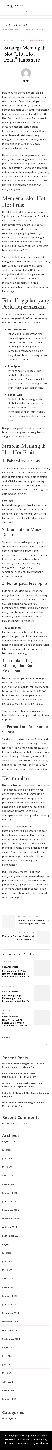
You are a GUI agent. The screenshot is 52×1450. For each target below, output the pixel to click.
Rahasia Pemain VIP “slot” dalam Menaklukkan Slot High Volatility (19, 1075)
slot (36, 109)
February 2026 (9, 1192)
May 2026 (7, 1167)
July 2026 (7, 1149)
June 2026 (7, 1158)
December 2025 (10, 1209)
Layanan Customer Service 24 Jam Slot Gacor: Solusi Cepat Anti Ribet (22, 1085)
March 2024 (8, 1390)
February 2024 (9, 1398)
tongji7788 (13, 5)
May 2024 (7, 1373)
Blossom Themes (13, 1443)
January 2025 (9, 1304)
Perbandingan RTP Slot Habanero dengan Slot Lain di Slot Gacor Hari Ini (15, 974)
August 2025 (9, 1244)
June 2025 (7, 1261)
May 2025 (7, 1270)
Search (6, 1037)
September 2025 (11, 1235)
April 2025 (7, 1278)
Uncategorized (36, 41)
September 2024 (11, 1338)
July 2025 (7, 1252)
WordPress (42, 1443)
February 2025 (9, 1295)
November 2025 (10, 1218)
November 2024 (10, 1321)
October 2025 (9, 1227)
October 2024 (9, 1330)
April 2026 (7, 1175)
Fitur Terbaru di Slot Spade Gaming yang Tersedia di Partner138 (14, 1023)
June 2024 (7, 1364)
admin (26, 81)
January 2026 (9, 1201)
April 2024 (7, 1381)
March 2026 (8, 1184)
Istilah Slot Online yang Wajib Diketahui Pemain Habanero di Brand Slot (23, 1065)
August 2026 (9, 1141)
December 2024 (10, 1313)
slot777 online (31, 843)
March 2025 (8, 1287)
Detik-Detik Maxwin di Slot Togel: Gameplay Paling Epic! (25, 1094)
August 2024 (9, 1347)
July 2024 (7, 1356)
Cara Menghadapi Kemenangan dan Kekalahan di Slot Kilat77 (15, 998)
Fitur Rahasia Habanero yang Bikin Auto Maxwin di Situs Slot (23, 1104)
